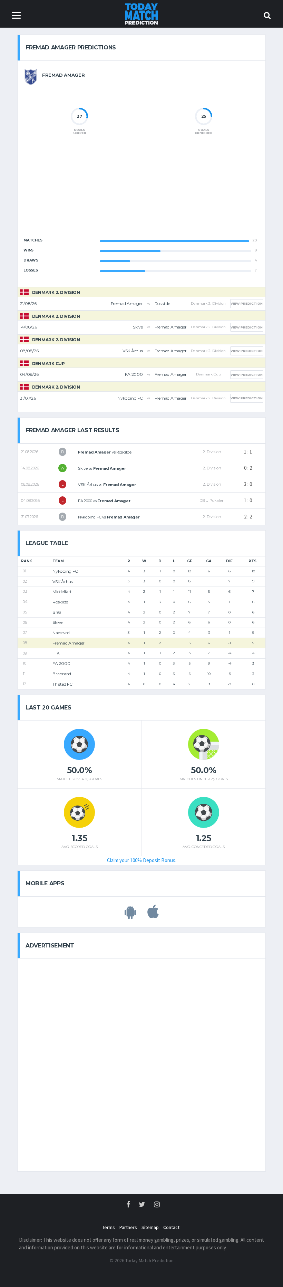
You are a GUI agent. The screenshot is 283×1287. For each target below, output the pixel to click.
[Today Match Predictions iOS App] (153, 915)
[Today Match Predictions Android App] (130, 915)
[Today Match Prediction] (141, 13)
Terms (108, 1227)
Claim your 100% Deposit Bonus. (141, 860)
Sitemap (150, 1227)
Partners (128, 1227)
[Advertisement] (141, 192)
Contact (171, 1227)
